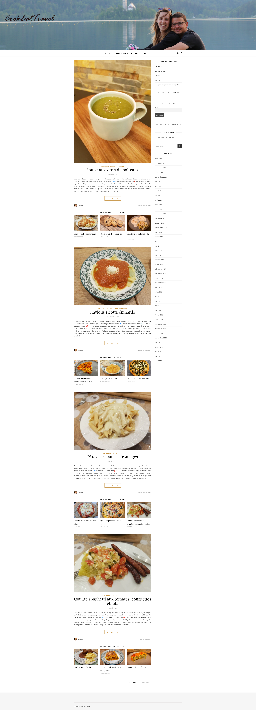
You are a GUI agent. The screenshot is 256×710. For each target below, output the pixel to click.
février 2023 (159, 209)
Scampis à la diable (108, 378)
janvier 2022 (159, 264)
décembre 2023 (160, 163)
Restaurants (122, 53)
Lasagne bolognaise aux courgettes (167, 85)
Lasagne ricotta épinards (137, 667)
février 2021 (159, 315)
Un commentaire (145, 639)
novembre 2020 (160, 329)
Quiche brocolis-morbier (138, 378)
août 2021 (158, 287)
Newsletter (148, 53)
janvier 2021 (159, 319)
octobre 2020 (159, 333)
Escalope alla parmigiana (85, 234)
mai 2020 (158, 356)
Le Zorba (158, 76)
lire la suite (112, 198)
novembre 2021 (160, 274)
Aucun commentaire (144, 206)
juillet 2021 (159, 292)
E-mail (157, 107)
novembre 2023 (160, 168)
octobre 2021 (159, 278)
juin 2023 (158, 191)
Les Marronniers (160, 71)
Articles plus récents (140, 682)
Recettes (106, 53)
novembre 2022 (160, 218)
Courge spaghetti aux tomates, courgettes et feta (112, 601)
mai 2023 (158, 195)
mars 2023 (158, 205)
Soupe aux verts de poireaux (112, 169)
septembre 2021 (161, 283)
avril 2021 (158, 306)
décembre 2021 (160, 269)
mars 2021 (158, 310)
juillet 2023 (159, 186)
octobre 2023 (159, 172)
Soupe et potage (117, 166)
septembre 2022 (161, 228)
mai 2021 (158, 301)
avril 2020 (158, 361)
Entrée (101, 308)
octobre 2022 (159, 223)
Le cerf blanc (159, 66)
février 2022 (159, 260)
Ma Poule (158, 80)
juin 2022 (158, 241)
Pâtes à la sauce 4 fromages (112, 456)
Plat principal (112, 308)
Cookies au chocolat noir (111, 234)
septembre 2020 (161, 338)
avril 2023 (158, 200)
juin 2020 (158, 352)
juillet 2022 (159, 237)
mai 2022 (158, 246)
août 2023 (158, 182)
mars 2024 (158, 159)
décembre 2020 (160, 324)
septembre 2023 (161, 177)
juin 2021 (158, 296)
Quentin (80, 205)
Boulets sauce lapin (82, 667)
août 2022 (158, 232)
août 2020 (158, 342)
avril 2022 (158, 251)
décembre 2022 (160, 214)
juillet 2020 (159, 347)
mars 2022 (158, 255)
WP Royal (87, 706)
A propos (135, 53)
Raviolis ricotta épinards (112, 312)
